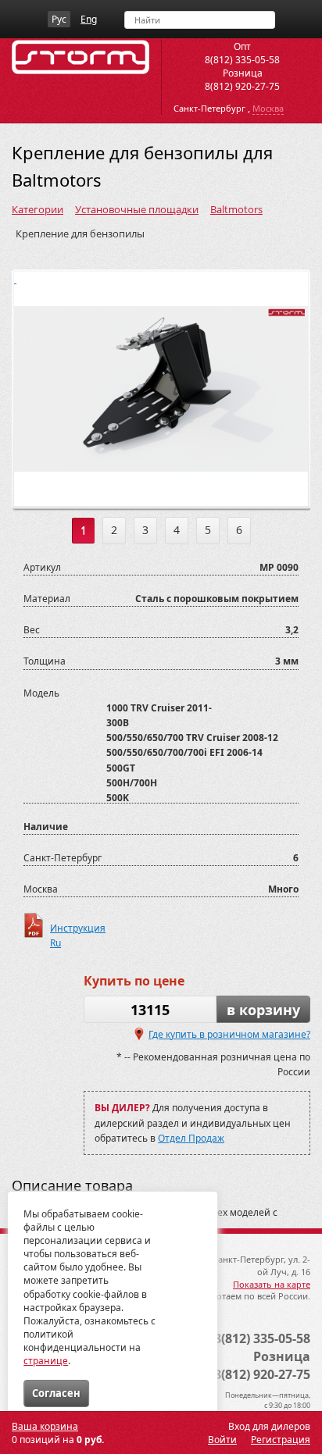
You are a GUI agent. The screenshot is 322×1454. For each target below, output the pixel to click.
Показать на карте (271, 1284)
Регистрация (280, 1439)
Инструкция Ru (78, 929)
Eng (88, 19)
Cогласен (56, 1393)
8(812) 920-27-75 (242, 86)
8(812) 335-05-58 (242, 59)
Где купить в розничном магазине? (229, 1034)
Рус (59, 19)
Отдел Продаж (191, 1138)
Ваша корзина (45, 1426)
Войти (222, 1439)
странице (45, 1360)
